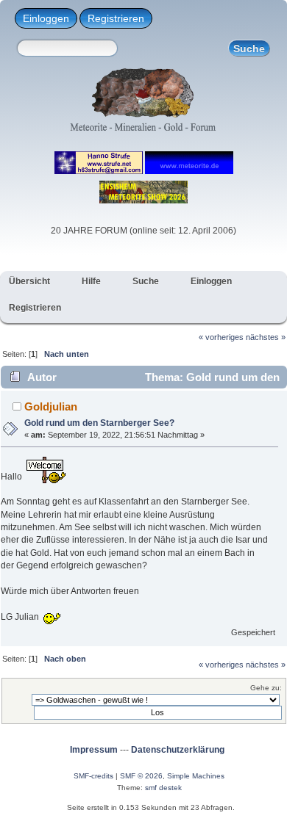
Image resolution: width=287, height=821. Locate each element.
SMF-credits (93, 776)
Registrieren (116, 18)
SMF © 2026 (141, 776)
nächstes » (266, 337)
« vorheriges (221, 337)
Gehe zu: (266, 688)
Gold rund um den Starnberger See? (99, 423)
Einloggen (46, 18)
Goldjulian (50, 406)
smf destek (163, 788)
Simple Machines (195, 776)
